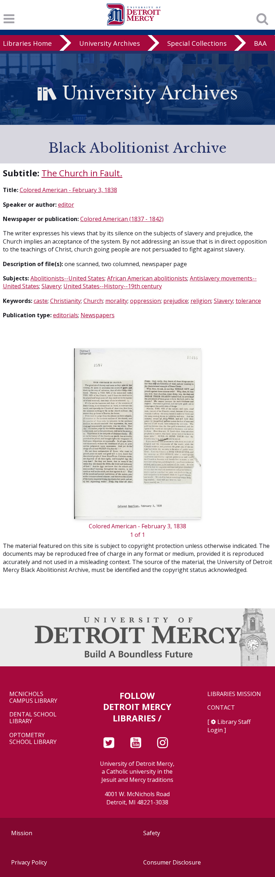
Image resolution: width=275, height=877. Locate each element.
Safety (151, 833)
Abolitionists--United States (67, 278)
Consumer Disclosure (172, 862)
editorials (65, 315)
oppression (145, 301)
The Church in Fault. (82, 173)
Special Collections (197, 43)
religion (200, 301)
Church (93, 301)
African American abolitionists (147, 278)
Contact (221, 707)
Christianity (65, 301)
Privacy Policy (29, 862)
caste (41, 301)
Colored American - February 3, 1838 (68, 190)
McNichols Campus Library (33, 697)
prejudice (175, 301)
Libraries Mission (234, 694)
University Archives (109, 43)
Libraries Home (27, 43)
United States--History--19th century (112, 286)
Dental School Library (33, 718)
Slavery (51, 286)
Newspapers (98, 315)
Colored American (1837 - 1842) (122, 219)
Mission (21, 833)
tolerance (248, 301)
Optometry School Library (33, 738)
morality (116, 301)
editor (66, 205)
